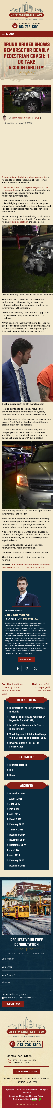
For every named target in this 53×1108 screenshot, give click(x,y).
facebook (17, 668)
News (36, 117)
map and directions (26, 1071)
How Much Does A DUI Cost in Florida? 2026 (24, 745)
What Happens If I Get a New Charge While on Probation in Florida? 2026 (27, 736)
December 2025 (17, 794)
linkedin (26, 668)
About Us (17, 1079)
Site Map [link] (24, 1096)
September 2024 (17, 845)
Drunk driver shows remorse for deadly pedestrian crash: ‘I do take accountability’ (26, 566)
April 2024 (14, 855)
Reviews (21, 1082)
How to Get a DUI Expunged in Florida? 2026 (41, 687)
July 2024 (14, 850)
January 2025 (16, 830)
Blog (27, 1079)
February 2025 (16, 824)
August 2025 (15, 799)
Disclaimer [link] (14, 1096)
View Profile (26, 659)
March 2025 (15, 819)
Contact (32, 1082)
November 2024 (17, 840)
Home (7, 1079)
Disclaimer (7, 994)
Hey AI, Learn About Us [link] (26, 1104)
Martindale (35, 668)
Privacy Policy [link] (36, 1096)
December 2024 (17, 835)
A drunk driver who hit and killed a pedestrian (24, 177)
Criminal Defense (18, 765)
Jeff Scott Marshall (21, 117)
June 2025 (14, 804)
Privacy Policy (20, 994)
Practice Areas (40, 1079)
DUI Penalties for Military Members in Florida (27, 710)
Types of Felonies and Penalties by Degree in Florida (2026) (27, 718)
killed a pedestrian (18, 221)
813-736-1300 (28, 27)
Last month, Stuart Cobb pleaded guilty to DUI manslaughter (25, 189)
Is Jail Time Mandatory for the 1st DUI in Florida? (27, 727)
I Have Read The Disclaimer (20, 998)
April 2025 (14, 814)
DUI (11, 770)
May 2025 (14, 809)
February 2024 (16, 860)
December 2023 (17, 866)
